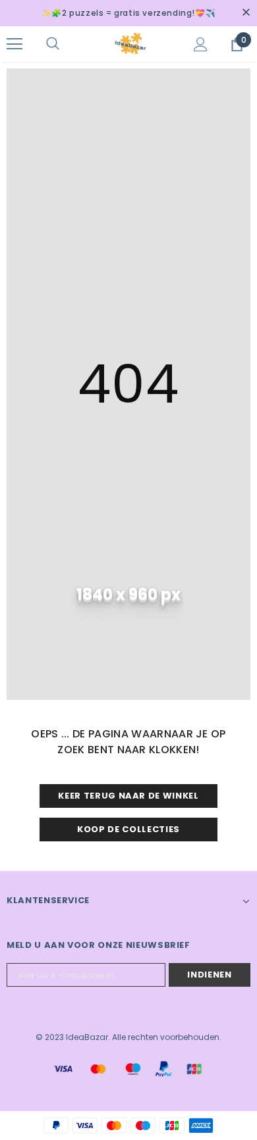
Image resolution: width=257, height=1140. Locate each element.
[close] (245, 13)
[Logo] (130, 43)
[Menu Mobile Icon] (14, 44)
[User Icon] (201, 44)
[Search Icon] (66, 44)
